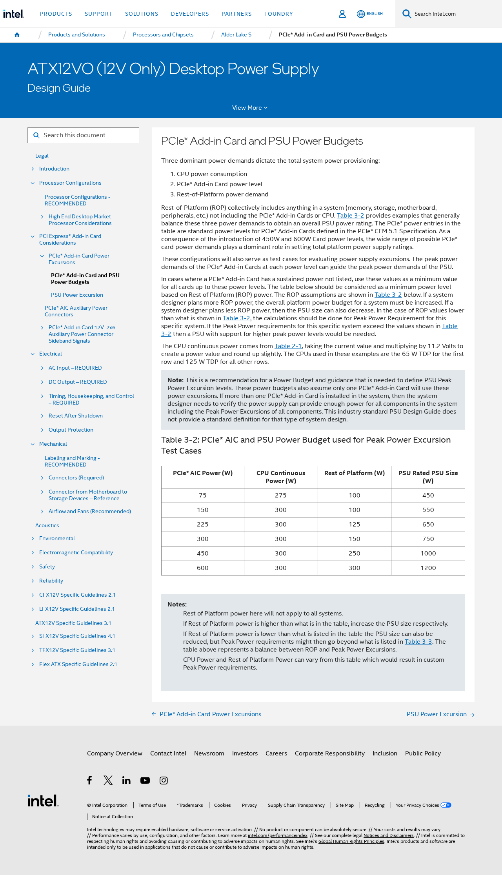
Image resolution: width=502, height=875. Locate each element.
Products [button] (56, 13)
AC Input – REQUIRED (75, 368)
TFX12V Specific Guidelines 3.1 (77, 650)
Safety (47, 566)
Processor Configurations (70, 183)
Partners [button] (237, 13)
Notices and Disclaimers (389, 835)
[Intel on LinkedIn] (127, 781)
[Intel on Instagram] (164, 781)
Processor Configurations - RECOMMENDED (78, 200)
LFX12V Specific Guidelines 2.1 (77, 609)
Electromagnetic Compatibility (76, 552)
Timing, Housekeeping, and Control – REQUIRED (91, 399)
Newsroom (209, 753)
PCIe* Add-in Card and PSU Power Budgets (85, 278)
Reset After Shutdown (76, 415)
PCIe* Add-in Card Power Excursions (79, 259)
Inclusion (385, 753)
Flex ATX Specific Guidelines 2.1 (78, 664)
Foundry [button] (278, 13)
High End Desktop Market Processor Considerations (80, 220)
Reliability (51, 580)
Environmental (57, 538)
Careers (276, 753)
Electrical (50, 353)
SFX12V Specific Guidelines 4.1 (77, 636)
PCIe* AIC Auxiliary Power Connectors (76, 311)
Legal (42, 155)
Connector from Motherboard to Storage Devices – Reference (88, 495)
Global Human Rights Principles (351, 841)
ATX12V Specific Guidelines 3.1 (73, 623)
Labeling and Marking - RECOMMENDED (72, 461)
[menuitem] (17, 35)
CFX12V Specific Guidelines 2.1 (77, 595)
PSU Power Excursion (77, 295)
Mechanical (53, 444)
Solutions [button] (141, 13)
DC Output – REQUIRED (78, 382)
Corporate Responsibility (330, 753)
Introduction (54, 168)
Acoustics (47, 525)
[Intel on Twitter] (108, 781)
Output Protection (71, 430)
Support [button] (99, 13)
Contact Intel (168, 753)
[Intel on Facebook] (90, 781)
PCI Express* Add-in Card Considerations (70, 239)
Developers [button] (190, 13)
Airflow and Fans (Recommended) (90, 511)
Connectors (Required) (76, 477)
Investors (245, 753)
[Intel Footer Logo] (43, 800)
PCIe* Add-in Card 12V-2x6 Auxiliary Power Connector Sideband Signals (82, 334)
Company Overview (114, 753)
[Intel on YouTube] (146, 781)
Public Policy (423, 753)
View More (247, 108)
